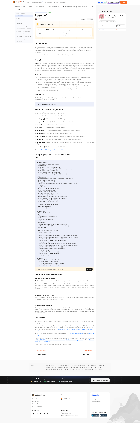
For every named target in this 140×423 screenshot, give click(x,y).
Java (47, 365)
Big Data (68, 367)
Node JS (100, 365)
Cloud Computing (92, 365)
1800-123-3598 (67, 413)
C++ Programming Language (78, 365)
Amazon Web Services (51, 369)
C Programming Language (63, 365)
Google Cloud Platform (74, 369)
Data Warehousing (86, 369)
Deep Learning (60, 367)
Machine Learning (50, 367)
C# (93, 367)
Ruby (98, 367)
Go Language (87, 367)
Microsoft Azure (62, 369)
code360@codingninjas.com (70, 415)
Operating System (77, 367)
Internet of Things (98, 369)
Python (52, 365)
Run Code (89, 269)
